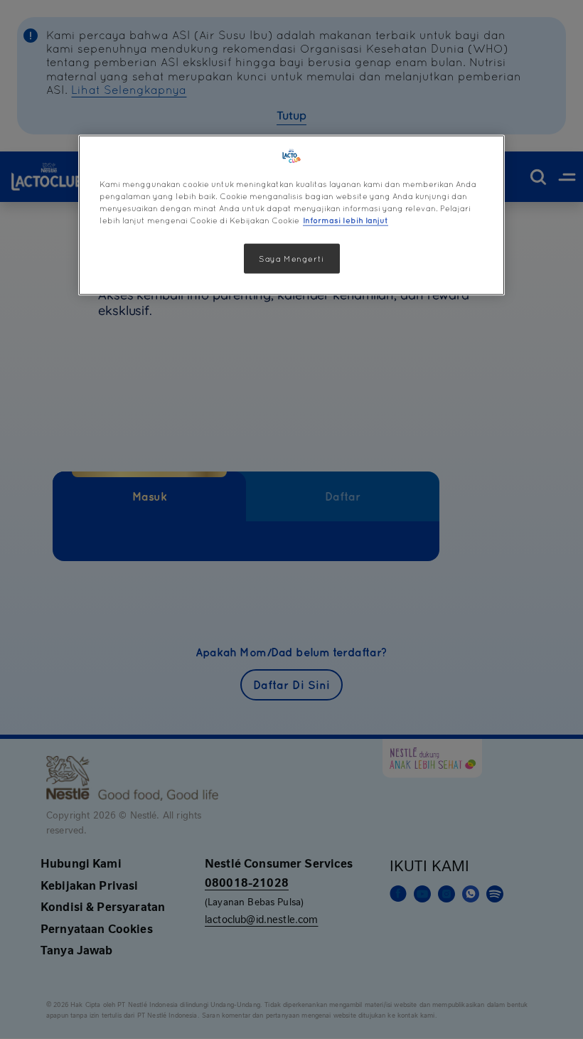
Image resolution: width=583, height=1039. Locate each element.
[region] (291, 215)
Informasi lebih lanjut (345, 220)
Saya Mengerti (291, 258)
